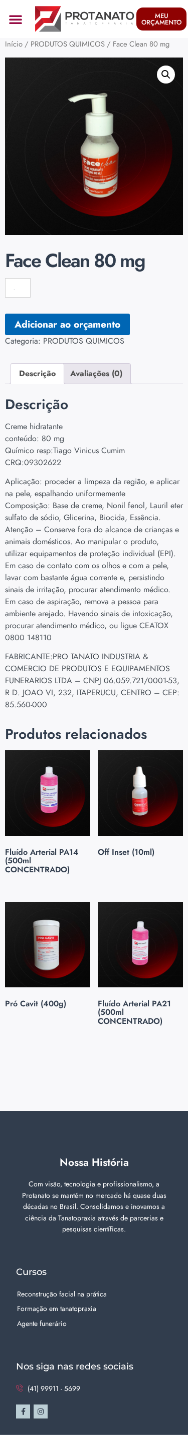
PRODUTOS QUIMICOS (68, 44)
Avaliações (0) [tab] (96, 373)
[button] (15, 19)
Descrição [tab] (37, 373)
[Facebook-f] (23, 1411)
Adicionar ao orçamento (67, 324)
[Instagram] (41, 1411)
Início (14, 44)
